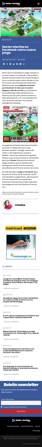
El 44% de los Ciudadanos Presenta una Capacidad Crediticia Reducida (21, 316)
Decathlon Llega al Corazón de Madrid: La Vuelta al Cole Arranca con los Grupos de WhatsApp (20, 300)
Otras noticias (7, 275)
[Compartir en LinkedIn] (10, 64)
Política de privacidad (32, 443)
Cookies (39, 443)
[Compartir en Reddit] (13, 64)
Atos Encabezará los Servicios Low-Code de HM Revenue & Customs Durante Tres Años (19, 351)
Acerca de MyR (36, 431)
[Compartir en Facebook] (3, 64)
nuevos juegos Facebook (16, 194)
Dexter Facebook (16, 192)
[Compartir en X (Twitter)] (7, 64)
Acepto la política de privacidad (14, 407)
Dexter (9, 192)
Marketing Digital (8, 295)
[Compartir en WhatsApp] (23, 64)
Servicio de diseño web (27, 426)
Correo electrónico (7, 399)
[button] (38, 3)
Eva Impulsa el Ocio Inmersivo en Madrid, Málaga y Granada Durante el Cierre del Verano (20, 368)
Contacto (37, 426)
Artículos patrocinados (13, 426)
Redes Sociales (7, 40)
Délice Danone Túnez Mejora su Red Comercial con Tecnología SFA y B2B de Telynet (21, 333)
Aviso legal (25, 443)
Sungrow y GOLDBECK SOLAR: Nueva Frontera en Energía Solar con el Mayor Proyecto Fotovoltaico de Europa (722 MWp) (20, 281)
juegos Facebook (27, 192)
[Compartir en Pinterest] (17, 64)
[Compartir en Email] (20, 64)
